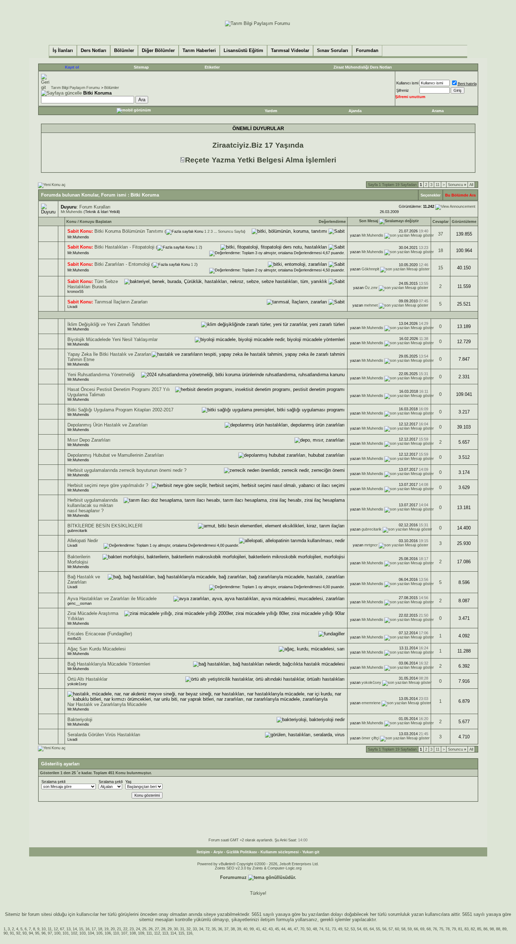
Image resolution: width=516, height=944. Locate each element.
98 (492, 929)
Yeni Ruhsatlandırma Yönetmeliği (101, 374)
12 (56, 929)
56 (384, 929)
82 (473, 929)
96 (43, 933)
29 (169, 929)
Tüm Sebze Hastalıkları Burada (92, 284)
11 (437, 184)
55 (378, 929)
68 (428, 929)
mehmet (371, 305)
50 (308, 929)
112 (157, 933)
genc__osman (79, 603)
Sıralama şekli (53, 781)
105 (99, 933)
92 (18, 933)
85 (479, 929)
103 (82, 933)
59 (410, 929)
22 (125, 929)
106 (108, 933)
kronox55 (75, 291)
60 (397, 929)
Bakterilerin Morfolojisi (78, 559)
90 (6, 933)
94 (31, 933)
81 (460, 929)
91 (12, 933)
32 (188, 929)
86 (485, 929)
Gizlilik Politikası (241, 852)
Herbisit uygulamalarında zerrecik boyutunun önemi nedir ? (126, 470)
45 (277, 929)
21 (119, 929)
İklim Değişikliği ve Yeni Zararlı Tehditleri (108, 324)
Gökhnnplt (370, 269)
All (471, 184)
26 (150, 929)
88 (498, 929)
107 (124, 933)
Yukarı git (310, 852)
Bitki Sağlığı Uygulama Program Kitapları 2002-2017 (120, 409)
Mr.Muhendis (71, 212)
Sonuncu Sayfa (231, 231)
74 (321, 929)
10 (43, 929)
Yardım (271, 111)
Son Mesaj (368, 221)
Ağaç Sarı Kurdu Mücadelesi (96, 648)
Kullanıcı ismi (407, 83)
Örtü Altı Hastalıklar (87, 679)
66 (416, 929)
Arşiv (218, 852)
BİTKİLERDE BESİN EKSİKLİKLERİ (105, 525)
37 (440, 234)
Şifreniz (402, 90)
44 (283, 929)
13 (68, 929)
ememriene (371, 703)
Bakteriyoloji (79, 719)
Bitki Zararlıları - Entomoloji (122, 264)
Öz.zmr (371, 287)
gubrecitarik (77, 530)
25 (144, 929)
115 (181, 933)
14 (75, 929)
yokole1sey (77, 684)
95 (37, 933)
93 (24, 933)
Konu (71, 221)
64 (372, 929)
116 (189, 933)
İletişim (203, 852)
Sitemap (141, 67)
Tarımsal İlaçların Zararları (121, 301)
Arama (438, 111)
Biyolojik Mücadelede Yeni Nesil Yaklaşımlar (112, 339)
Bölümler (111, 87)
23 (132, 929)
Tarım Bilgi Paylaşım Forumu (75, 87)
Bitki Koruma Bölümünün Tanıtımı (128, 231)
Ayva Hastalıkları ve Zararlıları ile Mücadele (112, 598)
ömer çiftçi (370, 738)
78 (447, 929)
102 (74, 933)
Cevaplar (440, 221)
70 (302, 929)
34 (201, 929)
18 (440, 250)
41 (258, 929)
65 (365, 929)
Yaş (128, 781)
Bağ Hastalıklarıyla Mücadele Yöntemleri (108, 664)
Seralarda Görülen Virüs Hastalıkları (103, 734)
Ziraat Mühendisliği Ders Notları (362, 67)
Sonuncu (457, 184)
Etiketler (212, 67)
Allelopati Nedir (82, 540)
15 (440, 267)
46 (289, 929)
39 (239, 929)
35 (214, 929)
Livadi (72, 306)
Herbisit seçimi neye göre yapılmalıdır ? (107, 485)
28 (163, 929)
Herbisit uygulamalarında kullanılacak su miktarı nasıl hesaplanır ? (92, 505)
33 (195, 929)
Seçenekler (431, 195)
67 (62, 929)
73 (334, 929)
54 (359, 929)
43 (271, 929)
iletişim (267, 919)
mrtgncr (371, 545)
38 (233, 929)
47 (296, 929)
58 (403, 929)
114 (173, 933)
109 (141, 933)
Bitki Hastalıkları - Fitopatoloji (124, 247)
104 (91, 933)
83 (466, 929)
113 (165, 933)
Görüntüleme (464, 221)
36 (220, 929)
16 (87, 929)
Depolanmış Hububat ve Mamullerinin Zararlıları (115, 455)
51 (327, 929)
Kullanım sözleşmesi (279, 852)
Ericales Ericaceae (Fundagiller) (99, 633)
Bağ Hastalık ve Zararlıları (83, 579)
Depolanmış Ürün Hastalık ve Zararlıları (107, 425)
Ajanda (355, 111)
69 (422, 929)
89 (504, 929)
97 (50, 933)
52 (346, 929)
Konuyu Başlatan (96, 221)
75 (441, 929)
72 (207, 929)
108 (133, 933)
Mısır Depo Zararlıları (89, 440)
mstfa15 (74, 638)
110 (116, 933)
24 (138, 929)
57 (391, 929)
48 (315, 929)
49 (340, 929)
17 (94, 929)
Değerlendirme (332, 221)
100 (57, 933)
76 (435, 929)
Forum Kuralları (95, 207)
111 (149, 933)
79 (454, 929)
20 (113, 929)
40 (245, 929)
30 (176, 929)
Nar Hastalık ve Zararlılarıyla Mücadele (107, 704)
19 (106, 929)
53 (353, 929)
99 (252, 929)
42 (264, 929)
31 (182, 929)
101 (65, 933)
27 (157, 929)
